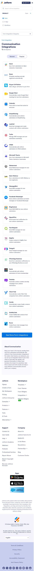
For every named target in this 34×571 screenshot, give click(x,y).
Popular (21, 56)
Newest (12, 56)
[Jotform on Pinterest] (20, 568)
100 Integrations (7, 49)
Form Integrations (7, 40)
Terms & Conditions (17, 545)
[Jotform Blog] (17, 568)
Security (17, 554)
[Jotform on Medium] (13, 568)
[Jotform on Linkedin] (10, 568)
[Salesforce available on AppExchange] (17, 490)
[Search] (3, 8)
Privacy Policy (17, 550)
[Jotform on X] (7, 568)
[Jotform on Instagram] (27, 568)
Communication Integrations (11, 45)
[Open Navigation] (32, 2)
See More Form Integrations (17, 335)
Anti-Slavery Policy (17, 562)
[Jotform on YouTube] (23, 568)
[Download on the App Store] (17, 483)
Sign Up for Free (26, 2)
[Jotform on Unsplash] (30, 568)
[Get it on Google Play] (17, 477)
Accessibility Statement (17, 558)
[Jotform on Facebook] (4, 568)
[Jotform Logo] (6, 2)
